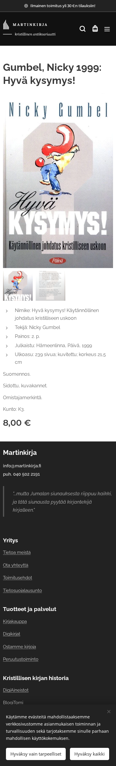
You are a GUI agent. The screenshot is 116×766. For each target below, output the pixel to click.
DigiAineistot (16, 690)
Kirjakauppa (15, 621)
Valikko (107, 29)
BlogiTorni (13, 702)
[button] (82, 28)
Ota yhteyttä (15, 565)
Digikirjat (11, 634)
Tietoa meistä (17, 552)
